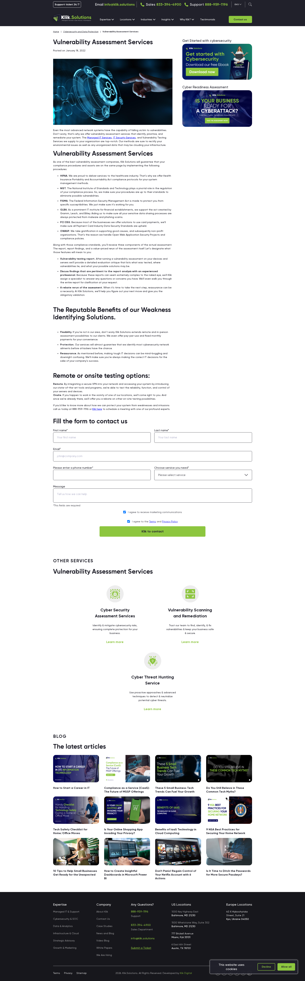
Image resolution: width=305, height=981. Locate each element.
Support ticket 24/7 (67, 4)
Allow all (286, 966)
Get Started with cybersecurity (206, 41)
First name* (60, 430)
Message (59, 486)
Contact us (240, 19)
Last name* (161, 430)
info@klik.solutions (119, 4)
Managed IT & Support (66, 911)
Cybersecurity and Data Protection (80, 31)
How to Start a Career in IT (71, 788)
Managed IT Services (99, 137)
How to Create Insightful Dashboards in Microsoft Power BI (125, 874)
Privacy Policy (170, 521)
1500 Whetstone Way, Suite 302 (190, 924)
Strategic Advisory (64, 940)
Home (56, 31)
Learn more (115, 642)
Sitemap (81, 972)
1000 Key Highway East (185, 913)
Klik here (97, 409)
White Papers (104, 947)
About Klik (102, 911)
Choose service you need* (171, 467)
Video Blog (102, 940)
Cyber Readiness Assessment (205, 87)
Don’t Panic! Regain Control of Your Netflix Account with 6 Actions (175, 874)
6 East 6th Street (181, 946)
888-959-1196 (216, 4)
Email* (57, 449)
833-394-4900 (168, 4)
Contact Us (103, 918)
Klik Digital (186, 973)
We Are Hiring (104, 955)
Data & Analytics (63, 926)
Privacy (68, 972)
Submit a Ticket (141, 948)
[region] (254, 967)
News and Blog (105, 933)
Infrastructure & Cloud (66, 933)
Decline (266, 966)
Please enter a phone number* (73, 467)
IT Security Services (124, 137)
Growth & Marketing (64, 947)
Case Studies (104, 926)
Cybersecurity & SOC (65, 918)
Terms (152, 521)
